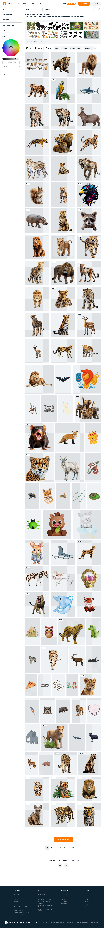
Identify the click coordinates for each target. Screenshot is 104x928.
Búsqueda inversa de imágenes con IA (19, 909)
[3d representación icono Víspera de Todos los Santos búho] (49, 631)
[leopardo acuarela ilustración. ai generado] (37, 168)
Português (87, 899)
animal (65, 48)
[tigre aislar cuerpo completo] (37, 142)
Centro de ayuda (65, 894)
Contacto (63, 897)
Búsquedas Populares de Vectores (45, 902)
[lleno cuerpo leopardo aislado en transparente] (37, 273)
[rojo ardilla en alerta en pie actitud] (37, 194)
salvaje (57, 48)
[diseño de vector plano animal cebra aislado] (37, 578)
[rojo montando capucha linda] (72, 685)
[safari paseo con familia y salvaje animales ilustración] (93, 659)
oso (95, 48)
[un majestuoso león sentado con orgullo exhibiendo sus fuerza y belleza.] (37, 247)
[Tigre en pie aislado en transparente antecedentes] (79, 710)
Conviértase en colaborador (65, 902)
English (87, 894)
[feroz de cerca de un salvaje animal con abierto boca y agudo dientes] (39, 437)
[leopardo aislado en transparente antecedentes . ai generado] (63, 220)
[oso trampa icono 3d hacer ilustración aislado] (44, 685)
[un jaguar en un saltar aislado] (63, 64)
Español (87, 897)
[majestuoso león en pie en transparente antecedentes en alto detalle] (89, 64)
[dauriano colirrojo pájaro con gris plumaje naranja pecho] (32, 710)
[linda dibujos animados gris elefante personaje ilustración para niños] (32, 737)
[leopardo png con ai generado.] (89, 247)
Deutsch (87, 901)
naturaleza (87, 48)
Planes (64, 3)
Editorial (33, 3)
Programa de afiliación (44, 899)
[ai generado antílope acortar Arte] (89, 325)
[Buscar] (94, 9)
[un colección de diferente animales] (88, 408)
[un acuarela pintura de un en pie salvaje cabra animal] (69, 467)
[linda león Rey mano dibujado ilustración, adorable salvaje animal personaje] (93, 437)
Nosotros (63, 899)
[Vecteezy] (4, 3)
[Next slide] (98, 48)
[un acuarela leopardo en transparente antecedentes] (37, 789)
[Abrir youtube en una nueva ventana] (36, 922)
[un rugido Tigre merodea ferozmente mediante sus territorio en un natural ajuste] (89, 168)
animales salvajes (75, 48)
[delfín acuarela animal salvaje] (63, 604)
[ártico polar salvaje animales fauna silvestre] (65, 408)
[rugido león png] (37, 604)
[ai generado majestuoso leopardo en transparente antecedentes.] (89, 351)
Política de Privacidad (81, 922)
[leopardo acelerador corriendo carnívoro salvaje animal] (89, 142)
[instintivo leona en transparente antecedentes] (90, 685)
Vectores (9, 3)
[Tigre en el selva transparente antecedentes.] (63, 789)
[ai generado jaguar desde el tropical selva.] (63, 116)
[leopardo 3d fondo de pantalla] (39, 467)
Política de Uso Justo (93, 922)
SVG (30, 48)
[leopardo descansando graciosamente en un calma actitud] (63, 168)
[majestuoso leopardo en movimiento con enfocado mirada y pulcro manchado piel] (54, 659)
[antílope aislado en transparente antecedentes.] (37, 351)
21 (73, 848)
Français (87, 904)
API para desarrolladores (20, 906)
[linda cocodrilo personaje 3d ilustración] (93, 631)
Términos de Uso (71, 922)
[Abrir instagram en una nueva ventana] (23, 922)
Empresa (16, 901)
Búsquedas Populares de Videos (45, 909)
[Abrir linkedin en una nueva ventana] (26, 922)
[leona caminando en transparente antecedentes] (63, 247)
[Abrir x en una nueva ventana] (34, 922)
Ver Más (91, 34)
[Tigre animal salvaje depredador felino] (31, 685)
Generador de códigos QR (21, 915)
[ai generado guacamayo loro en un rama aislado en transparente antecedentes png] (63, 90)
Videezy (16, 899)
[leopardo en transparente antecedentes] (63, 351)
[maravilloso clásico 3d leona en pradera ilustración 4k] (54, 737)
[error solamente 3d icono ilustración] (33, 524)
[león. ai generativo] (39, 379)
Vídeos (25, 3)
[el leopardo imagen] (63, 815)
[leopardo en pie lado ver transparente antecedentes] (89, 552)
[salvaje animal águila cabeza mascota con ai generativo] (89, 194)
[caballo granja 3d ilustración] (94, 496)
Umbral (4, 67)
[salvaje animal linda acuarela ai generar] (37, 552)
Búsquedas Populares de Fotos (45, 906)
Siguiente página (63, 839)
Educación (16, 904)
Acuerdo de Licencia (43, 894)
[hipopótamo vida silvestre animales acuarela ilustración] (89, 116)
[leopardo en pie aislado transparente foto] (89, 299)
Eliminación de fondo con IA (21, 912)
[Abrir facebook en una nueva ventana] (21, 922)
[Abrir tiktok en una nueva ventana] (31, 922)
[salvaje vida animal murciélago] (63, 379)
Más (41, 3)
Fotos (17, 3)
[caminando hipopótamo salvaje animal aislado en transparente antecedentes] (37, 220)
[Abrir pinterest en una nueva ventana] (29, 922)
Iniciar (96, 3)
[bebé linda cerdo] (94, 710)
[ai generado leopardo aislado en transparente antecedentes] (37, 116)
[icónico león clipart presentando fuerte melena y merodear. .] (63, 273)
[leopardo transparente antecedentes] (65, 763)
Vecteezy (16, 897)
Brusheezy (16, 894)
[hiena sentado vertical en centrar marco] (89, 763)
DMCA (40, 897)
